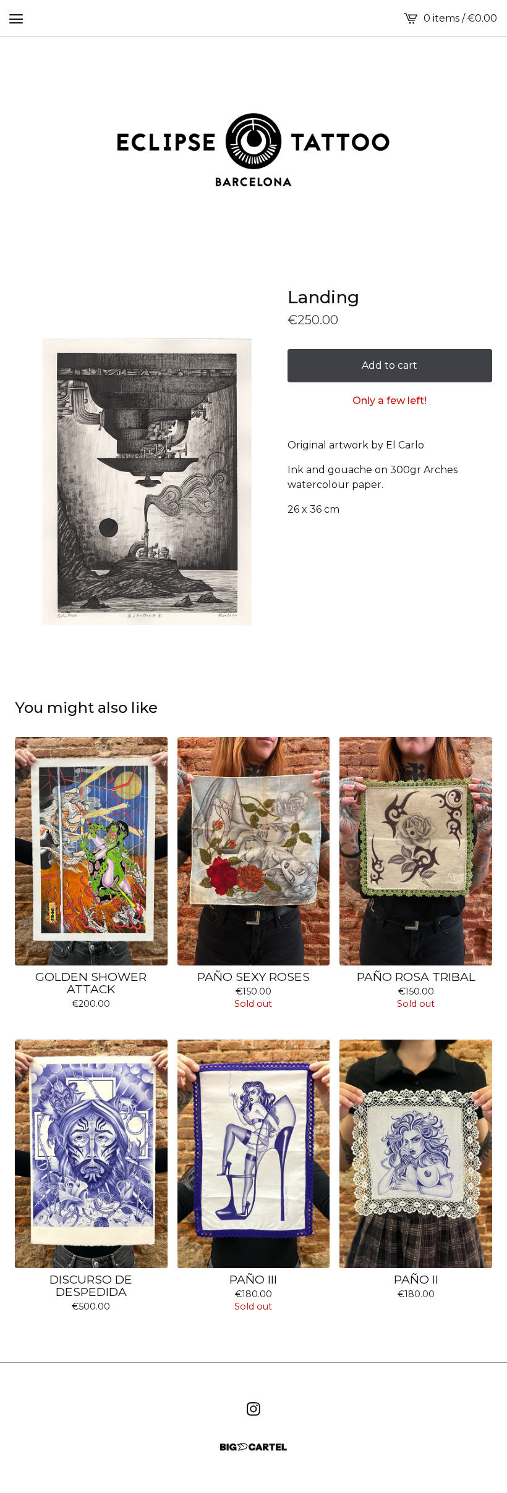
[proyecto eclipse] (253, 149)
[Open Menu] (16, 18)
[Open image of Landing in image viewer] (146, 483)
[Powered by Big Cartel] (253, 1447)
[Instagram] (253, 1409)
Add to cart (389, 365)
